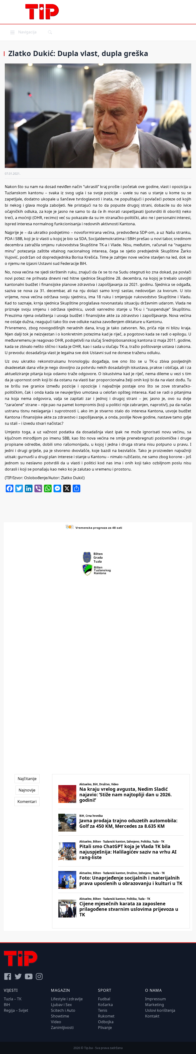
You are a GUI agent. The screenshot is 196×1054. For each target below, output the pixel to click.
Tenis (102, 1010)
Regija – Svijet (16, 1010)
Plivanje (105, 1027)
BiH (7, 1004)
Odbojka (106, 1021)
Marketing (154, 1004)
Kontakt (152, 1016)
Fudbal (104, 999)
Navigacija (23, 32)
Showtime (60, 1016)
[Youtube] (29, 976)
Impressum (155, 999)
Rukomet (106, 1016)
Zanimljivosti (62, 1027)
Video (56, 1021)
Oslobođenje (35, 477)
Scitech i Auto (63, 1010)
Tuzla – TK (13, 999)
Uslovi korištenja (160, 1010)
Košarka (105, 1004)
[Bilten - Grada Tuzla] (98, 557)
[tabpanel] (121, 851)
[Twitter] (18, 976)
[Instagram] (39, 976)
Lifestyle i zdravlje (67, 999)
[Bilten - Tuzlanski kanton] (98, 570)
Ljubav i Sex (61, 1004)
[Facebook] (7, 976)
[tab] (27, 778)
